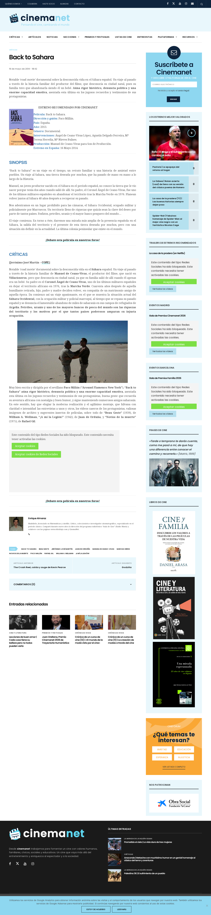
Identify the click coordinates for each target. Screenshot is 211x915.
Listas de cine (123, 37)
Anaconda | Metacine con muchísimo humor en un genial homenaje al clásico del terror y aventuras (159, 859)
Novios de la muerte (18, 553)
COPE (45, 262)
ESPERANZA (162, 757)
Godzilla (127, 567)
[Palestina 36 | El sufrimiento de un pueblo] (114, 875)
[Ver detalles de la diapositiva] (174, 803)
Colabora (32, 3)
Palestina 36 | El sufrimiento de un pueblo (144, 873)
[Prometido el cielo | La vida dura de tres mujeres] (114, 844)
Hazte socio (49, 3)
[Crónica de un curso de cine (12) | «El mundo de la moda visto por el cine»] (89, 622)
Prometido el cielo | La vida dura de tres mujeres (148, 842)
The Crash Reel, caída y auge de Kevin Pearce (40, 567)
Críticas (14, 37)
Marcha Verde (123, 549)
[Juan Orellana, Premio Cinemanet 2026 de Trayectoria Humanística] (56, 622)
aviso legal (183, 90)
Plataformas (166, 37)
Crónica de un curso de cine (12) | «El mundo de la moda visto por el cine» (89, 639)
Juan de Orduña (82, 549)
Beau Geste (44, 549)
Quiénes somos (12, 3)
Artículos (34, 37)
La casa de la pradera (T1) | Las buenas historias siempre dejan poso (167, 201)
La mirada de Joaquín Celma (138, 839)
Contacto (79, 3)
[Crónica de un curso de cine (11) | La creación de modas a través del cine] (122, 622)
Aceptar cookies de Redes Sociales (36, 454)
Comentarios (24, 584)
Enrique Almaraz (37, 518)
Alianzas (64, 3)
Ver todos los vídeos (162, 288)
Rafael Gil (49, 553)
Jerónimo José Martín (62, 549)
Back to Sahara (28, 549)
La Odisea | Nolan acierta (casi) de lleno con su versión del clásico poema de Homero (168, 184)
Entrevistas (144, 37)
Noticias (52, 37)
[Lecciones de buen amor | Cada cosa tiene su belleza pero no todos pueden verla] (23, 622)
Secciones (69, 37)
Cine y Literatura (18, 633)
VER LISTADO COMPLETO (174, 766)
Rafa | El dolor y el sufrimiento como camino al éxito (173, 153)
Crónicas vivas (83, 633)
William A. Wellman (64, 553)
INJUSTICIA (184, 757)
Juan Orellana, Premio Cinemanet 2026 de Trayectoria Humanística (55, 639)
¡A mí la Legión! (82, 553)
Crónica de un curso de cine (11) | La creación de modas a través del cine (121, 639)
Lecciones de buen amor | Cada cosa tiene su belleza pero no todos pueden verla (23, 641)
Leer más (121, 909)
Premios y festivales (97, 37)
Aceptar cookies (25, 446)
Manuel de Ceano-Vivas (103, 549)
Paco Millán (36, 553)
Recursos (188, 37)
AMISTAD (162, 749)
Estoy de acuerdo (96, 909)
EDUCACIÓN (184, 749)
